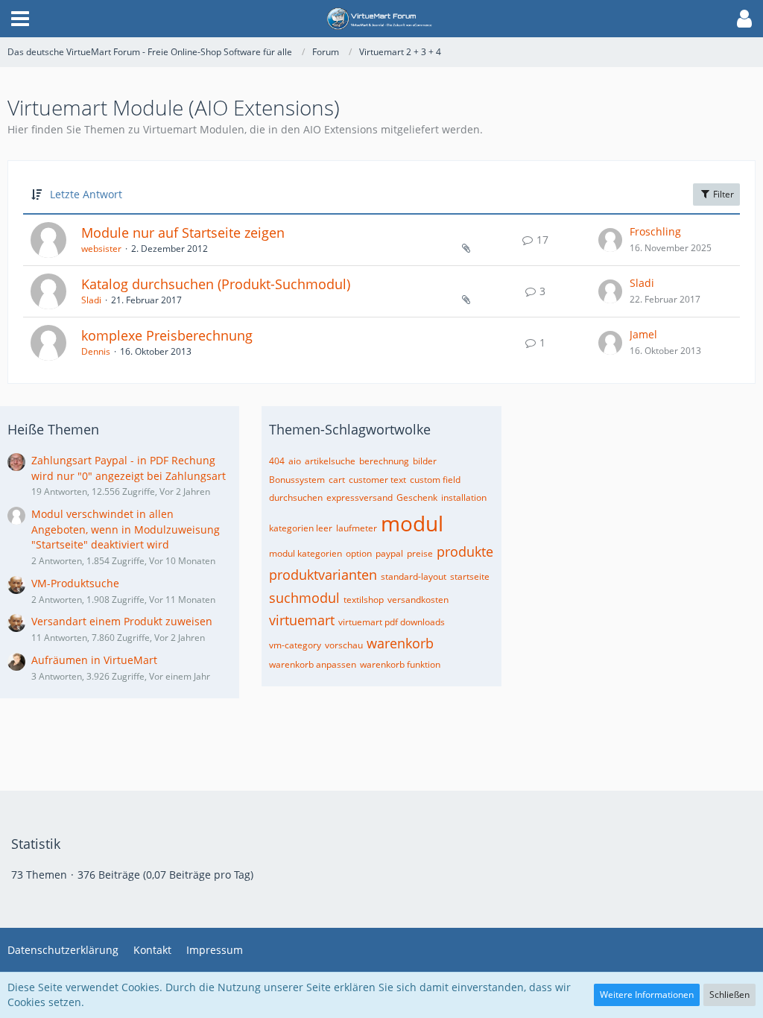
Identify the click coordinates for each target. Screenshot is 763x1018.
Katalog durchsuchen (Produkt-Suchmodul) (215, 284)
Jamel (643, 334)
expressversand (359, 497)
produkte (465, 551)
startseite (470, 576)
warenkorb (400, 643)
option (359, 553)
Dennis (95, 351)
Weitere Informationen (647, 994)
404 (277, 461)
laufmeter (356, 528)
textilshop (363, 599)
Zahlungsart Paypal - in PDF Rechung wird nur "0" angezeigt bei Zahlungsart (128, 468)
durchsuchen (296, 497)
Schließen (729, 994)
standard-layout (413, 576)
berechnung (384, 461)
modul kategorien (305, 553)
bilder (425, 461)
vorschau (344, 645)
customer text (377, 479)
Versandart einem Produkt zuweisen (121, 621)
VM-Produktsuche (75, 583)
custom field (435, 479)
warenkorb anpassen (312, 664)
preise (420, 553)
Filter (722, 194)
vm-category (295, 645)
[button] (20, 19)
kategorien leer (300, 528)
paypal (389, 553)
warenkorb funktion (400, 664)
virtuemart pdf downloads (391, 622)
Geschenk (416, 497)
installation (464, 497)
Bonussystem (297, 479)
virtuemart (302, 620)
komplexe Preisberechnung (167, 335)
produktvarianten (323, 575)
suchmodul (304, 598)
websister (101, 248)
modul (412, 523)
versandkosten (418, 599)
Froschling (655, 231)
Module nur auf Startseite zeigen (183, 232)
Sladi (91, 300)
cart (337, 479)
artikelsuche (330, 461)
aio (294, 461)
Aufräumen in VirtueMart (94, 660)
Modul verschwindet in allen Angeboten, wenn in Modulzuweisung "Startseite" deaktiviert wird (125, 529)
